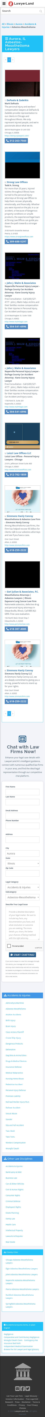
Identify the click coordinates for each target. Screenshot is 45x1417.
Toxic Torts (10, 1137)
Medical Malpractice (14, 1073)
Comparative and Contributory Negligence (21, 1337)
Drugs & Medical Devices (16, 1061)
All (3, 24)
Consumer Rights (13, 1195)
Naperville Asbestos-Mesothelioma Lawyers (20, 1282)
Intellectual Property (14, 1230)
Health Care (11, 1224)
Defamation (11, 1049)
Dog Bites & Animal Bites (16, 1055)
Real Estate (10, 1242)
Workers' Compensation (16, 1142)
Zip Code (9, 868)
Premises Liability (13, 1096)
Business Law (11, 1178)
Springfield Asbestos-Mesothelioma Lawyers (20, 1305)
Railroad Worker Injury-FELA (17, 1102)
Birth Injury (10, 1020)
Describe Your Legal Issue (17, 904)
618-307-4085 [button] (17, 629)
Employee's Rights (13, 1207)
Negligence (8, 1334)
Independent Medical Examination (18, 1346)
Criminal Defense (13, 1201)
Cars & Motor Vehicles (15, 1184)
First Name (10, 786)
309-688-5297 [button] (17, 241)
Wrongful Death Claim (13, 1340)
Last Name (10, 796)
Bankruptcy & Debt (14, 1172)
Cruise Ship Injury (13, 1038)
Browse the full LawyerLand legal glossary (21, 1349)
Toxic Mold (10, 1131)
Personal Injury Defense (16, 1090)
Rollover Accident (13, 1107)
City (7, 848)
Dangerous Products (14, 1043)
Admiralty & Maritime (15, 1003)
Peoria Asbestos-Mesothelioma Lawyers (22, 1289)
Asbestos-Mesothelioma (16, 1009)
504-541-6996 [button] (17, 326)
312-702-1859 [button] (17, 474)
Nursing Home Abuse (15, 1078)
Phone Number (12, 820)
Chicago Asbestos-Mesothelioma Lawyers (19, 1261)
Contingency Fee (31, 1340)
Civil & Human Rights (14, 1189)
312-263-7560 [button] (17, 140)
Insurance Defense (14, 1067)
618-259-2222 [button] (17, 550)
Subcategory (11, 892)
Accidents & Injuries (18, 995)
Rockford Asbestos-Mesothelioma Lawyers (20, 1296)
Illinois (10, 24)
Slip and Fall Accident (15, 1125)
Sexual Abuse (11, 1113)
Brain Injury (11, 1026)
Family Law (10, 1218)
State (8, 858)
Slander (9, 1119)
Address (9, 834)
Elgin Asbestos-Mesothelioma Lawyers (22, 1268)
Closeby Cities (12, 1252)
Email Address (12, 810)
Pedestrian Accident (14, 1084)
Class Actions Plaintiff (15, 1032)
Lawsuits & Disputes (14, 1236)
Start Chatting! (23, 954)
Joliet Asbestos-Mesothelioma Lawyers (22, 1274)
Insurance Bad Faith (12, 1343)
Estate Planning (12, 1213)
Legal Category (12, 882)
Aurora (19, 24)
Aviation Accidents (13, 1014)
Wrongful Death (12, 1148)
